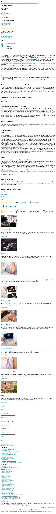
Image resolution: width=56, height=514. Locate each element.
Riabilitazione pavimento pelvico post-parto (12, 462)
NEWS (2, 432)
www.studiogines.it (30, 60)
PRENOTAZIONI (5, 425)
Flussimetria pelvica (6, 485)
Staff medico (6, 3)
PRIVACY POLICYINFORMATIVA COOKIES (7, 444)
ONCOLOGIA (4, 501)
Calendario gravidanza (6, 229)
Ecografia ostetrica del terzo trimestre (10, 455)
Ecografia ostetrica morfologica (9, 454)
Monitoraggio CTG (5, 300)
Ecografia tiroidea (6, 472)
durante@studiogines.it (6, 24)
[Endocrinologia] (9, 207)
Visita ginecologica (6, 476)
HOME (2, 406)
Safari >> (3, 199)
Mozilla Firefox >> (5, 196)
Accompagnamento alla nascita (9, 461)
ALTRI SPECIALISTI (5, 37)
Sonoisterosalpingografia (7, 490)
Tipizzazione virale (6, 479)
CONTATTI (3, 428)
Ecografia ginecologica (6, 348)
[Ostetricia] (20, 213)
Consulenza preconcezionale (8, 449)
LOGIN (2, 440)
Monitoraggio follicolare (7, 493)
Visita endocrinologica (7, 471)
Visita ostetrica (5, 450)
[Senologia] (34, 204)
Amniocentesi (4, 277)
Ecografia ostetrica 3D (7, 457)
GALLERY (3, 436)
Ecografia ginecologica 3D (8, 484)
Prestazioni (12, 3)
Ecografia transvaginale (7, 482)
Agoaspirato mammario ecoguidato (10, 467)
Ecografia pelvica (6, 481)
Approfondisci (4, 236)
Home (2, 3)
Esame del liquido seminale (8, 492)
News (35, 3)
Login (37, 3)
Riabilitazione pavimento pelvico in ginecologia (13, 494)
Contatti (32, 3)
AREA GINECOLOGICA (6, 36)
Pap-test (4, 477)
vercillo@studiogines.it (6, 21)
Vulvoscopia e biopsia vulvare (9, 488)
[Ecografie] (33, 213)
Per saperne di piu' (49, 511)
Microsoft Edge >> (5, 194)
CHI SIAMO (4, 410)
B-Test (2, 253)
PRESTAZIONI (4, 417)
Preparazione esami (19, 3)
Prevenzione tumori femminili (8, 371)
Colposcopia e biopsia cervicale (9, 486)
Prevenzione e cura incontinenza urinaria (11, 497)
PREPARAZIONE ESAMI (7, 421)
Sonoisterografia (6, 489)
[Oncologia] (47, 213)
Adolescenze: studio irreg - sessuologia (11, 498)
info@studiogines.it (24, 505)
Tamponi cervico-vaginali (8, 480)
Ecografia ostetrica (5, 324)
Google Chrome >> (5, 191)
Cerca (2, 1)
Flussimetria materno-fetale (8, 458)
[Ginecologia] (21, 204)
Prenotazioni (27, 3)
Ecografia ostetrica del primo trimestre (11, 451)
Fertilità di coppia (5, 395)
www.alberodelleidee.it (50, 507)
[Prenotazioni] (7, 213)
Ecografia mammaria (7, 466)
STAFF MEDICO (5, 413)
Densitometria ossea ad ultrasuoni (10, 496)
